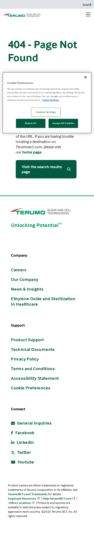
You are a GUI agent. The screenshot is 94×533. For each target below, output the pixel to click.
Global (86, 4)
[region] (47, 103)
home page (31, 152)
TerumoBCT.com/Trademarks (27, 494)
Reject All (30, 123)
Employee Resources (22, 498)
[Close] (85, 77)
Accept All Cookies (63, 123)
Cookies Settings (46, 111)
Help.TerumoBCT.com (57, 498)
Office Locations (20, 503)
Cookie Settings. (50, 100)
